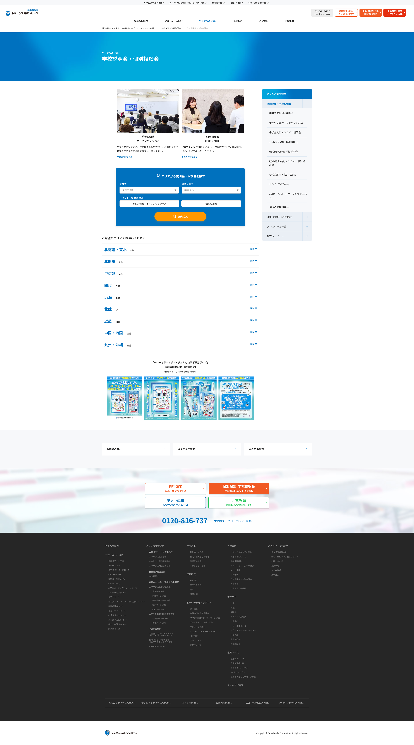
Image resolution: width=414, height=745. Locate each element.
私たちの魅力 (141, 21)
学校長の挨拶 (196, 585)
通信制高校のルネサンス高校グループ (118, 28)
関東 (112, 285)
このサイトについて (278, 546)
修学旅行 (234, 621)
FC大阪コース (114, 628)
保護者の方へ (114, 449)
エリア (123, 184)
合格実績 (234, 634)
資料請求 (194, 608)
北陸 (111, 308)
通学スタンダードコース (119, 569)
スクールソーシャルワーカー (243, 630)
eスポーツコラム (238, 672)
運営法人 (275, 574)
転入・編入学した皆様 (199, 556)
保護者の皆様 (196, 561)
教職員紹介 (235, 643)
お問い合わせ (277, 561)
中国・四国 (117, 332)
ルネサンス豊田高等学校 (159, 561)
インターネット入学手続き (242, 565)
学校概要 (191, 574)
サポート (234, 603)
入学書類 (234, 583)
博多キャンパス (159, 623)
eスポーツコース (115, 574)
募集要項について (238, 556)
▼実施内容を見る (124, 156)
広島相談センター (157, 646)
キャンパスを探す (208, 21)
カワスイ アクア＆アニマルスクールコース (126, 601)
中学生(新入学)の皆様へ (154, 2)
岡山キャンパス (159, 609)
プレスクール (196, 640)
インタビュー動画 (197, 565)
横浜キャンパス (159, 604)
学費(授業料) (236, 561)
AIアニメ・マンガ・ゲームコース (122, 588)
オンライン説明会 (197, 626)
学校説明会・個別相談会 (241, 579)
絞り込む (183, 216)
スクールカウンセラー (240, 625)
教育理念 (194, 580)
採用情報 (275, 565)
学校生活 (289, 21)
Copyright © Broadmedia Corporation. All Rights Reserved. (282, 733)
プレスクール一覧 (276, 226)
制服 (232, 607)
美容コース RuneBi (116, 579)
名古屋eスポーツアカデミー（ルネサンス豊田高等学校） (161, 634)
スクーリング (114, 565)
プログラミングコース (118, 592)
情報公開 (194, 594)
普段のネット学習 (116, 560)
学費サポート (236, 574)
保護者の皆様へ (219, 2)
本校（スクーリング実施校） (161, 552)
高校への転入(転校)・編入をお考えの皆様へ (188, 2)
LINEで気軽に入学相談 (279, 216)
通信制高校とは (237, 663)
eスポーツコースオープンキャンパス (206, 631)
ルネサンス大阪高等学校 (159, 565)
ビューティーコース (116, 610)
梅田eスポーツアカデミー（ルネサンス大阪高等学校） (161, 641)
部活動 (233, 612)
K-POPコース (114, 583)
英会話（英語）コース (118, 619)
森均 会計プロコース (118, 624)
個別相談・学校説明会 (171, 28)
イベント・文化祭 (238, 616)
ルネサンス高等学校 (158, 556)
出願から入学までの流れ (241, 552)
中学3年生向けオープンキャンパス (205, 617)
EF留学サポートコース (118, 615)
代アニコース (114, 597)
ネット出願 (235, 570)
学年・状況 (188, 184)
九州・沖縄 (117, 344)
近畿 (112, 320)
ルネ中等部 (276, 570)
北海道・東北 (119, 249)
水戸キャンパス (159, 591)
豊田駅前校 (154, 576)
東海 (112, 297)
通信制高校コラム (238, 658)
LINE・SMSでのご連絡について (284, 556)
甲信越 (113, 273)
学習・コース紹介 (173, 21)
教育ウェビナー (275, 236)
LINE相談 (194, 635)
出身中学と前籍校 (238, 588)
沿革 (192, 589)
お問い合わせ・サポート (199, 602)
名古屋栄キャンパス (161, 618)
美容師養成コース (116, 606)
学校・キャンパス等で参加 (201, 622)
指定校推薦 (235, 639)
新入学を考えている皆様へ (122, 703)
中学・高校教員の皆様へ (259, 2)
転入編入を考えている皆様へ (156, 703)
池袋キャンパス (159, 595)
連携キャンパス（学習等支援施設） (164, 582)
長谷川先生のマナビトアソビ (243, 676)
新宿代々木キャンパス (162, 600)
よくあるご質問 (186, 449)
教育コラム (233, 652)
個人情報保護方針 (279, 552)
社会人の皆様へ (237, 2)
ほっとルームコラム (239, 667)
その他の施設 (155, 629)
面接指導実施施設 (157, 571)
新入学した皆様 (196, 552)
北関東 (113, 261)
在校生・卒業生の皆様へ (291, 703)
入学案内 (263, 21)
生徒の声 (238, 21)
